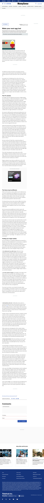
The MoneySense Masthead (37, 478)
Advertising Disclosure (20, 476)
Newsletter (34, 472)
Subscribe (39, 3)
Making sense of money (36, 474)
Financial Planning (5, 474)
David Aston (21, 24)
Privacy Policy (18, 474)
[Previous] (1, 454)
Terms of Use (18, 472)
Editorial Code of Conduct (20, 478)
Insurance (3, 478)
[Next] (43, 454)
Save (3, 472)
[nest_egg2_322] (8, 49)
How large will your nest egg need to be (9, 395)
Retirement (5, 24)
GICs (7, 305)
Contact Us (34, 476)
